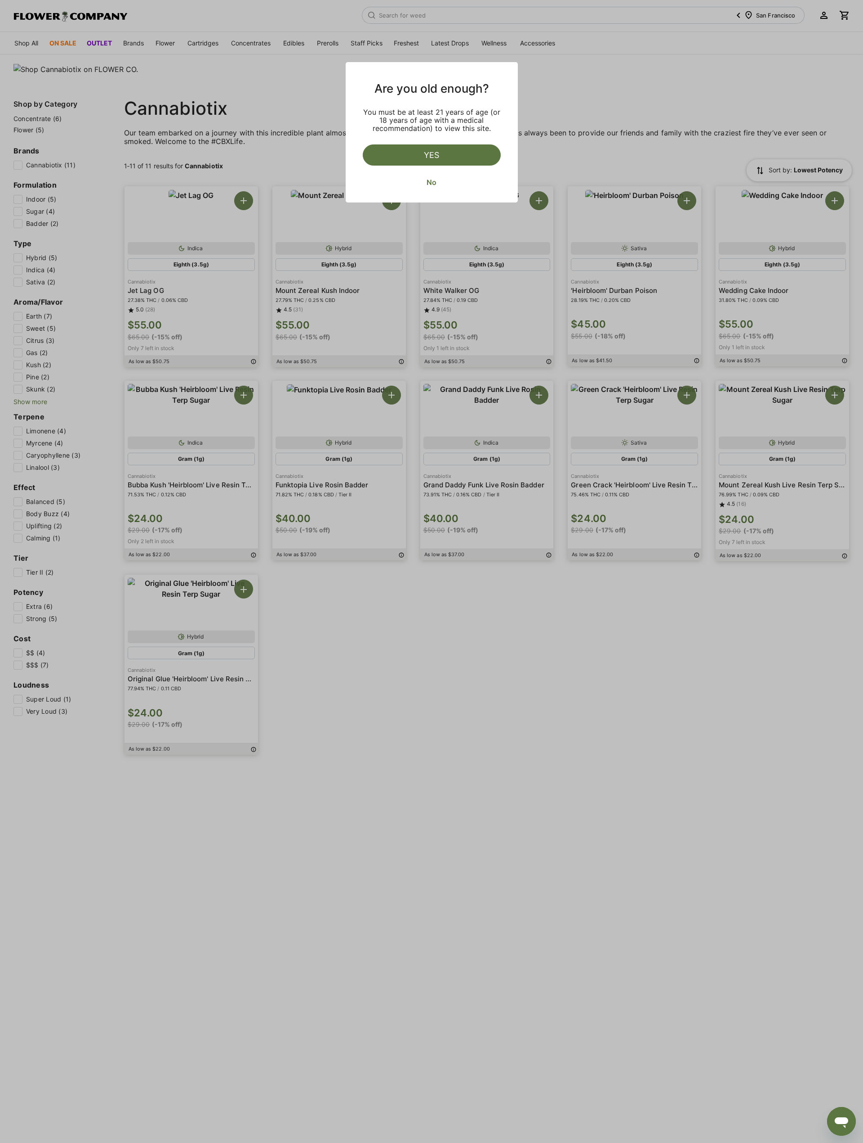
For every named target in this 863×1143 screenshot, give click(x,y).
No (431, 182)
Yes (431, 155)
